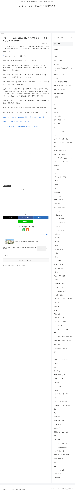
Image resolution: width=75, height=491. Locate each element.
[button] (72, 37)
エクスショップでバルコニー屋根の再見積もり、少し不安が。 (21, 126)
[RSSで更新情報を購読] (27, 229)
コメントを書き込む (25, 260)
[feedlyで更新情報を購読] (23, 229)
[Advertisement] (37, 21)
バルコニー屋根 (7, 185)
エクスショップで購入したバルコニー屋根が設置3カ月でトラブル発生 (23, 117)
